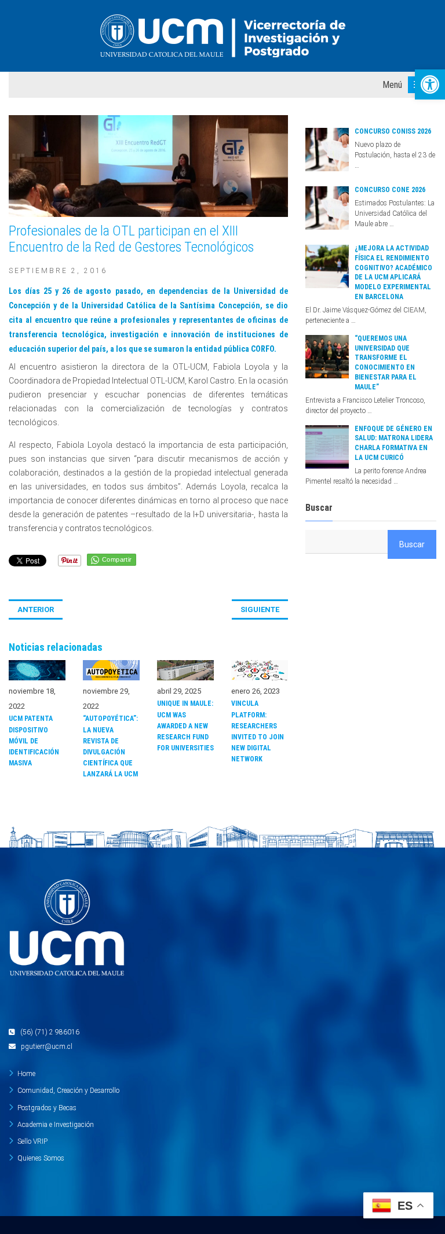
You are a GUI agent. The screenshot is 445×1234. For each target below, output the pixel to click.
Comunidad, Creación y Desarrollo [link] (68, 1090)
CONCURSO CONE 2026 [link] (390, 190)
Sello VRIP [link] (32, 1141)
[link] (430, 84)
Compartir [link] (117, 559)
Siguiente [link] (259, 609)
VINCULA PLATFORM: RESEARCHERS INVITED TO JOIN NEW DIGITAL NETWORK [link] (257, 731)
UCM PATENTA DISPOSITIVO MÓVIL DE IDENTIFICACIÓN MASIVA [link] (34, 740)
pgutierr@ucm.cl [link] (46, 1047)
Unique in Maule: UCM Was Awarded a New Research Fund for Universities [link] (185, 725)
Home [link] (26, 1074)
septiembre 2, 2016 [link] (58, 271)
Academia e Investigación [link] (55, 1125)
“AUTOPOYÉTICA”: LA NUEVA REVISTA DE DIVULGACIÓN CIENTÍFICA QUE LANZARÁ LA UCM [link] (110, 746)
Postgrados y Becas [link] (46, 1108)
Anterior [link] (35, 609)
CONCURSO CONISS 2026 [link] (393, 131)
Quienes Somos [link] (40, 1158)
